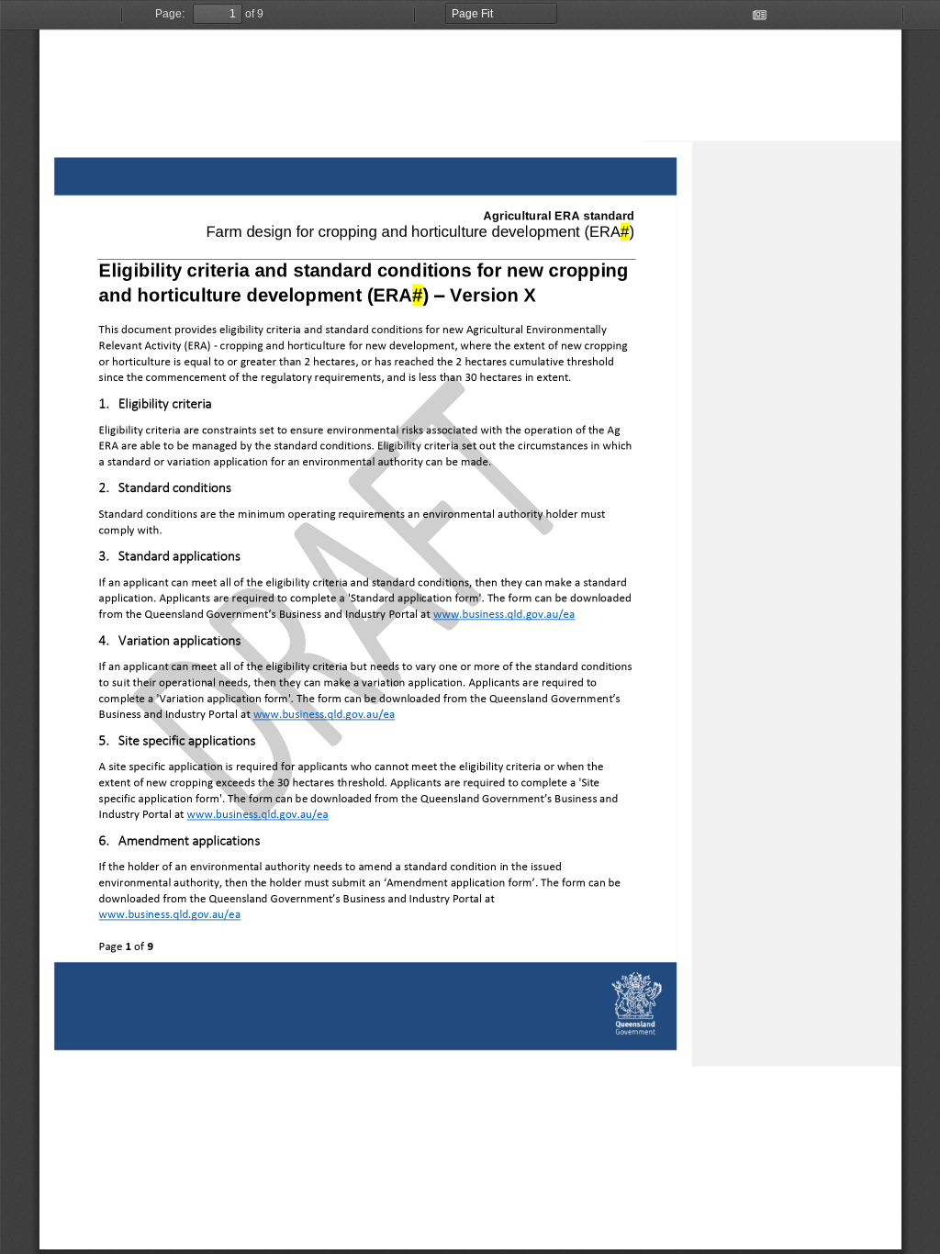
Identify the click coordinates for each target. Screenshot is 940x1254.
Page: (170, 13)
